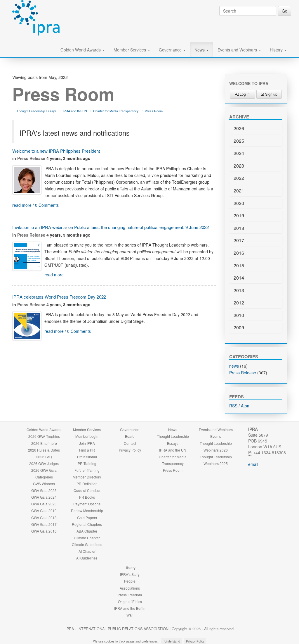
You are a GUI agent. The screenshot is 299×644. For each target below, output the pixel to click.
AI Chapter (87, 551)
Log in (244, 94)
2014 (239, 277)
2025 (239, 140)
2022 (239, 178)
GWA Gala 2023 (44, 503)
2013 (239, 290)
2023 (239, 165)
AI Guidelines (87, 557)
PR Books (87, 497)
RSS (233, 406)
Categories (44, 476)
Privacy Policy (130, 449)
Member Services (130, 50)
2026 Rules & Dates (44, 449)
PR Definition (87, 483)
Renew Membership (87, 510)
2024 (239, 153)
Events (215, 436)
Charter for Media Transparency (116, 111)
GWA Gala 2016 (44, 530)
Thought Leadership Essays (37, 111)
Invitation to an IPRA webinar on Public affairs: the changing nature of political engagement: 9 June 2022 (110, 227)
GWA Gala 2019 (44, 510)
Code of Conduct (87, 490)
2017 (239, 240)
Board (130, 436)
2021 (239, 190)
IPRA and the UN (75, 111)
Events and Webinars (238, 50)
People (129, 580)
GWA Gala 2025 (44, 490)
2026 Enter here (44, 443)
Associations (130, 588)
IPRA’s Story (130, 574)
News (200, 50)
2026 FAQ (44, 456)
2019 (239, 215)
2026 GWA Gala (44, 470)
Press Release (31, 158)
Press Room (154, 111)
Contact (130, 443)
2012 (239, 302)
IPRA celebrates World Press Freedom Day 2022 (59, 297)
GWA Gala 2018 (44, 517)
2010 (239, 315)
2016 (239, 252)
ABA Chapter (87, 530)
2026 (239, 128)
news (234, 366)
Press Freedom (130, 594)
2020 (239, 203)
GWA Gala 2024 (44, 497)
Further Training (87, 470)
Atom (246, 406)
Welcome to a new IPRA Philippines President (56, 151)
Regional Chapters (87, 524)
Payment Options (86, 503)
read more (22, 205)
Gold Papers (87, 517)
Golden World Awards (81, 50)
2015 (239, 265)
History (277, 50)
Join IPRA (87, 443)
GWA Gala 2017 (44, 524)
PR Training (87, 463)
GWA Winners (44, 483)
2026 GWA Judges (44, 463)
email (253, 464)
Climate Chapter (87, 537)
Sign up (270, 94)
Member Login (86, 436)
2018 (239, 228)
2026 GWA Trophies (44, 436)
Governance (171, 50)
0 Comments (47, 205)
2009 (239, 327)
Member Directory (87, 476)
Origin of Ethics (130, 601)
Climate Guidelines (87, 544)
